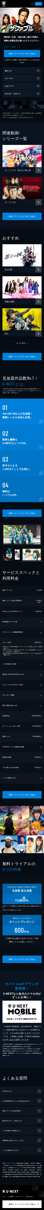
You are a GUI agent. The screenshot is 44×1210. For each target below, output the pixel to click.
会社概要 (11, 1196)
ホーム (4, 1196)
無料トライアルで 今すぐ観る (22, 53)
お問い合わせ (29, 1196)
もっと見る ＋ (22, 343)
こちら (22, 62)
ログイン (38, 4)
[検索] (32, 4)
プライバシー (19, 1196)
